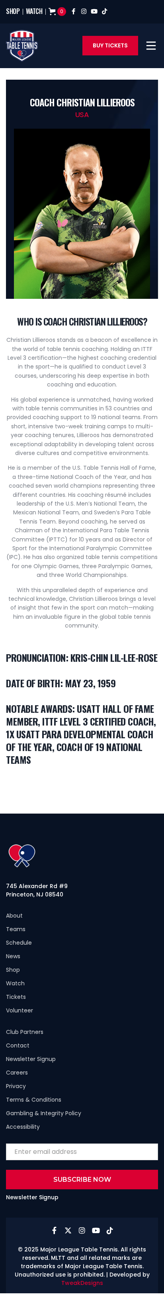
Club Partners (24, 1032)
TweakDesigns (82, 1283)
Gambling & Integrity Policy (43, 1113)
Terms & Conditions (33, 1100)
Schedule (19, 943)
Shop (13, 970)
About (14, 916)
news (13, 956)
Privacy (16, 1086)
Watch (15, 983)
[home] (22, 46)
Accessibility (23, 1127)
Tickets (16, 997)
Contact (17, 1045)
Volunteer (19, 1010)
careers (17, 1073)
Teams (15, 929)
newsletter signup (31, 1059)
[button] (151, 46)
